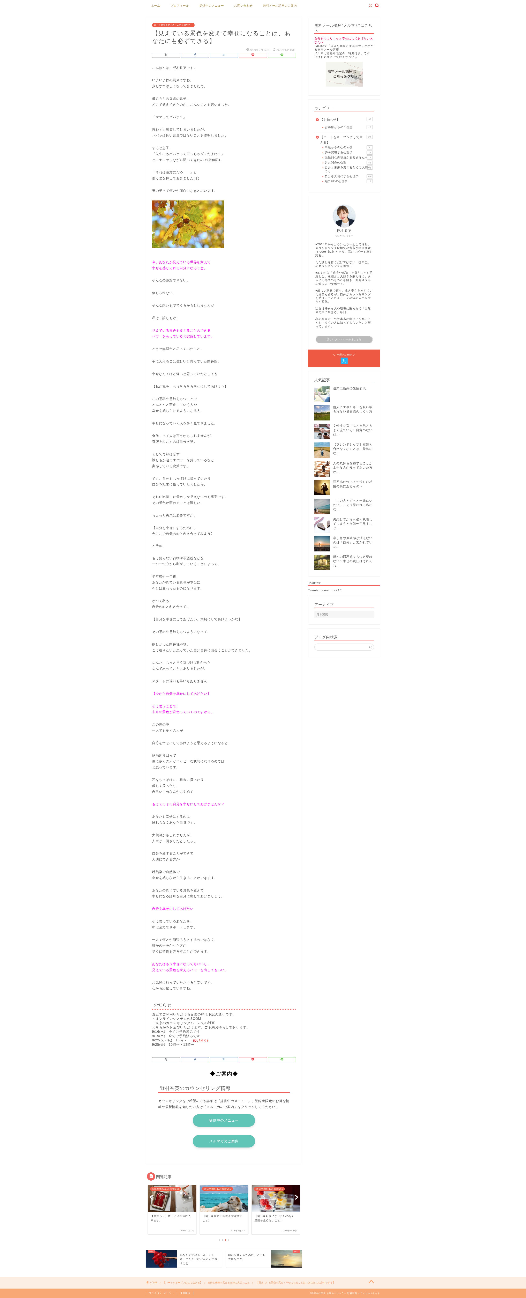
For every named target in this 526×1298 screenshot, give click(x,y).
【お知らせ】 (345, 119)
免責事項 (185, 1293)
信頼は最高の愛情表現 (349, 388)
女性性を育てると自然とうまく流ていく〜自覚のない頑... (353, 430)
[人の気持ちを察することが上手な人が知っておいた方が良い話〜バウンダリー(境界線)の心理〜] (322, 469)
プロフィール (180, 5)
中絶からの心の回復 (347, 147)
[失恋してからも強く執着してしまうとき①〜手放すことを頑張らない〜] (322, 525)
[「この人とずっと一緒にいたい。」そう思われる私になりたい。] (322, 506)
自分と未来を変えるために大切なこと (173, 25)
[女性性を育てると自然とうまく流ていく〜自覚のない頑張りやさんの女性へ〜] (322, 431)
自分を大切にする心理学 (348, 176)
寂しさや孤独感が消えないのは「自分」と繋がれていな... (353, 542)
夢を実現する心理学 (348, 152)
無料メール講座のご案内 (280, 5)
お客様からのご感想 (348, 127)
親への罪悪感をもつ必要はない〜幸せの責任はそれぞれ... (353, 561)
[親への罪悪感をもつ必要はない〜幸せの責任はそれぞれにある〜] (322, 562)
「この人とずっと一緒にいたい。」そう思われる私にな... (353, 505)
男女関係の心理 (348, 162)
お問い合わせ (243, 5)
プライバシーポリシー (161, 1293)
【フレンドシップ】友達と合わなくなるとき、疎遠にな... (353, 449)
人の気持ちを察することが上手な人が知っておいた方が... (353, 467)
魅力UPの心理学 (348, 181)
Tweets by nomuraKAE (325, 590)
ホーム (155, 5)
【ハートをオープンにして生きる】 (345, 139)
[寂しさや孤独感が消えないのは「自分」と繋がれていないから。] (322, 543)
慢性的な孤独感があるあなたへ (348, 157)
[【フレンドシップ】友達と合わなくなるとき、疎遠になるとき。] (322, 450)
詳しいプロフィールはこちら (344, 339)
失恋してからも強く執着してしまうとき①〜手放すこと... (353, 524)
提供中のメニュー (211, 5)
